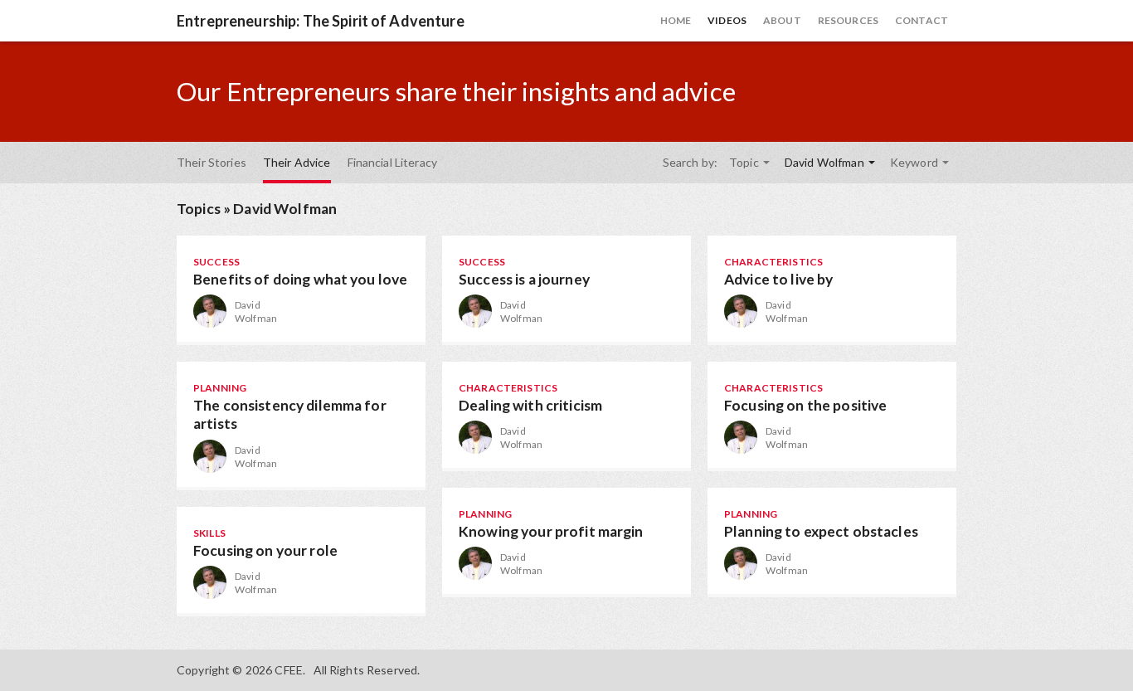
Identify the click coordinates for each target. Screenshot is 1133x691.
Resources (848, 20)
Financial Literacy (393, 162)
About (782, 20)
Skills (209, 533)
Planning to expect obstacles (821, 531)
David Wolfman (826, 162)
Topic (745, 162)
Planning (219, 388)
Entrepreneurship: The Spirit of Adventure (320, 21)
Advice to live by (778, 279)
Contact (921, 20)
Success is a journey (524, 279)
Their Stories (211, 162)
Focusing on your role (265, 550)
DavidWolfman (256, 311)
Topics (199, 208)
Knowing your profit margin (551, 531)
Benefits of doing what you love (300, 279)
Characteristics (773, 261)
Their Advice (297, 162)
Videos (727, 20)
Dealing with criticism (530, 405)
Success (216, 261)
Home (676, 20)
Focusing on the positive (805, 405)
